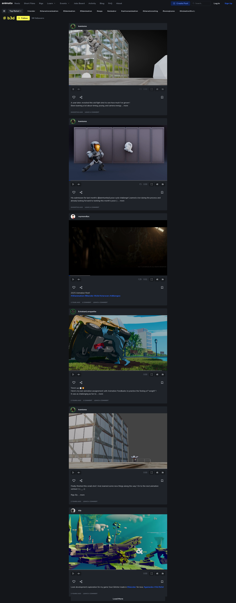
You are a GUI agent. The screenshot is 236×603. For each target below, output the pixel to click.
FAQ (110, 3)
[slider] (118, 85)
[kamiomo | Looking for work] (73, 26)
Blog (102, 3)
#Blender (89, 296)
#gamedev (149, 587)
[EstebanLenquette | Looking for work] (73, 311)
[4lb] (73, 510)
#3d (156, 587)
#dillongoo (115, 296)
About (119, 3)
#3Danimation (77, 296)
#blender (131, 587)
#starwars (105, 296)
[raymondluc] (73, 216)
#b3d (96, 296)
